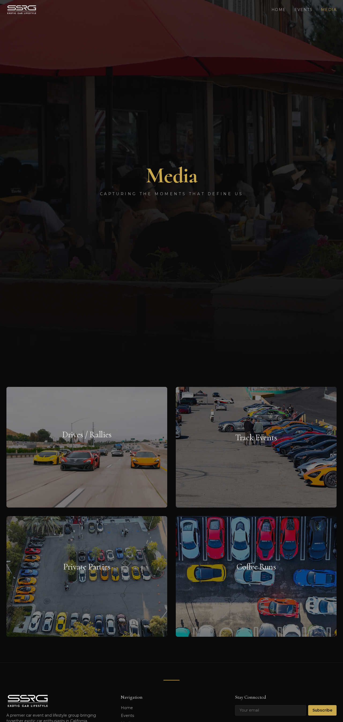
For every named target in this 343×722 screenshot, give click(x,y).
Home (278, 9)
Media (329, 9)
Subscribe (322, 710)
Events (303, 9)
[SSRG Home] (21, 9)
